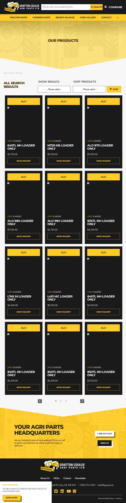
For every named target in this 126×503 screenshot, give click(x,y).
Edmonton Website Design (106, 498)
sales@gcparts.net (105, 485)
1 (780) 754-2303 (86, 485)
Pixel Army (119, 498)
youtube (68, 491)
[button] (117, 17)
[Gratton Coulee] (21, 7)
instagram (75, 491)
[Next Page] (82, 401)
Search (97, 7)
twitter (56, 491)
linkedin (62, 491)
